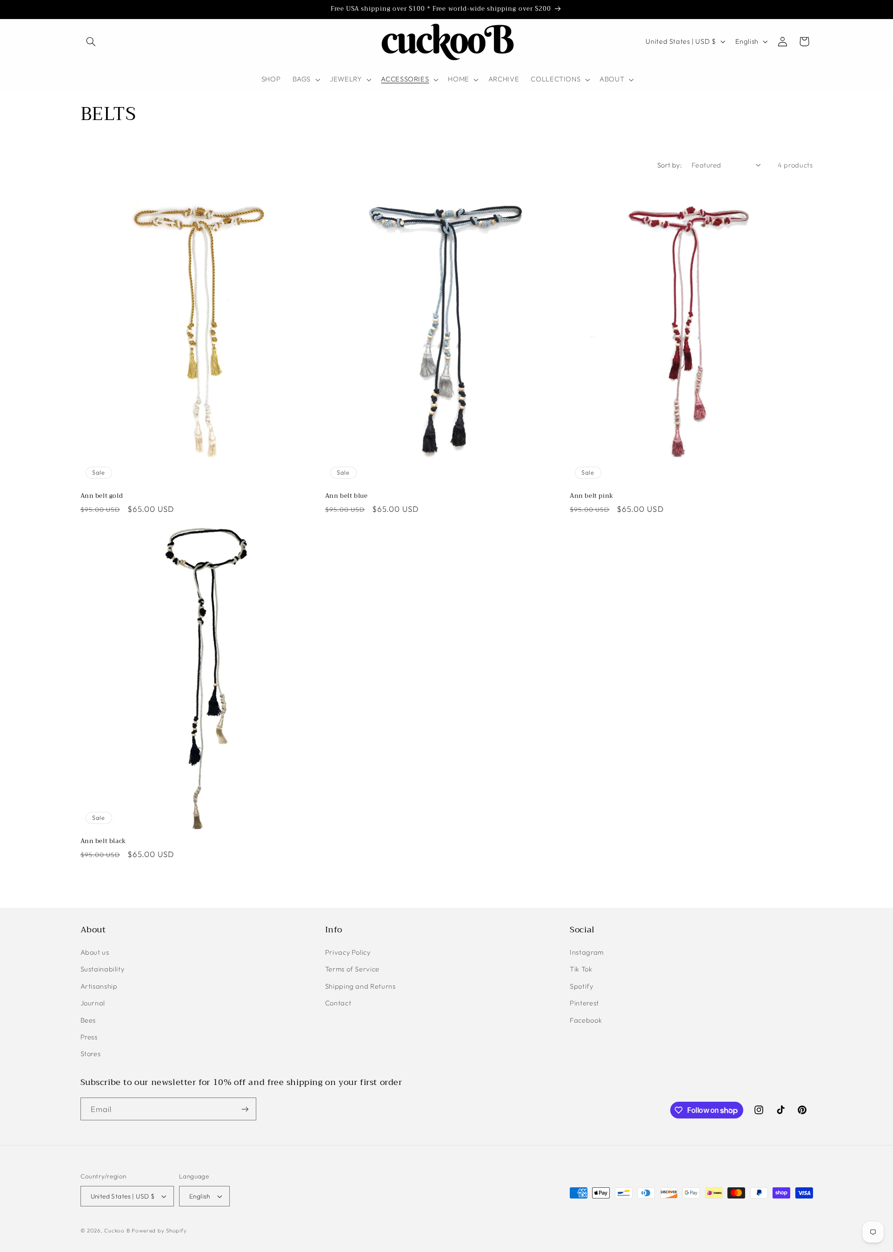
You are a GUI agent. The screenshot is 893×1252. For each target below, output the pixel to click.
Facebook (586, 1020)
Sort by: (669, 165)
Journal (92, 1002)
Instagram (587, 952)
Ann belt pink (591, 496)
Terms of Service (352, 968)
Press (89, 1036)
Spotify (581, 986)
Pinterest (584, 1002)
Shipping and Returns (360, 986)
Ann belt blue (346, 496)
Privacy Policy (348, 952)
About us (94, 952)
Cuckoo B (117, 1230)
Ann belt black (103, 841)
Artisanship (99, 986)
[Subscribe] (244, 1109)
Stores (90, 1053)
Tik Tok (581, 968)
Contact (338, 1002)
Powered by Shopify (159, 1230)
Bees (88, 1020)
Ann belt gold (101, 496)
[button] (91, 41)
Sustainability (102, 968)
